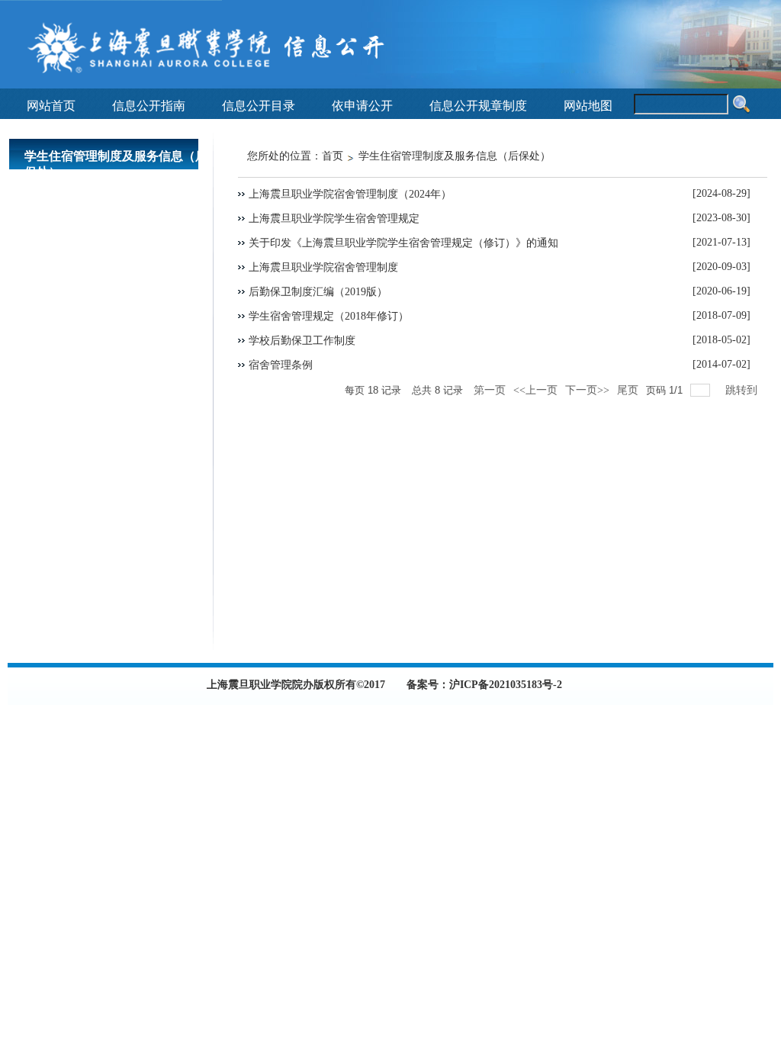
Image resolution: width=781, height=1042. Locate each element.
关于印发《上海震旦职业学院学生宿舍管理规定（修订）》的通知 (403, 243)
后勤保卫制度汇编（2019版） (318, 291)
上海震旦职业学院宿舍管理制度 (323, 267)
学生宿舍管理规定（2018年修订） (329, 316)
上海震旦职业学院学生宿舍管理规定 (334, 218)
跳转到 (742, 390)
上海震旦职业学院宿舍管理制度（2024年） (350, 194)
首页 (332, 156)
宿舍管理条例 (281, 365)
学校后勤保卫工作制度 (302, 340)
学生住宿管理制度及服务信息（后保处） (454, 156)
